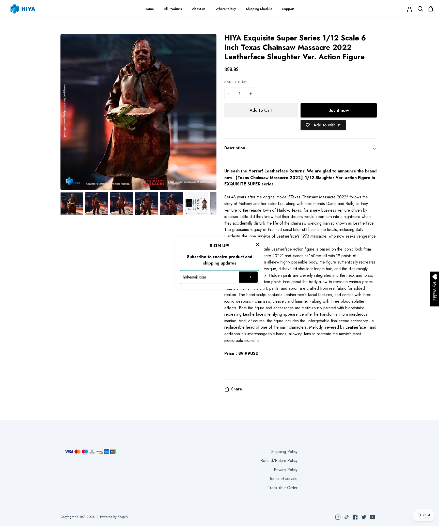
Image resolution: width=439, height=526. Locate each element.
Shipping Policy (284, 452)
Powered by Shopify (114, 516)
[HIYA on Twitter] (363, 517)
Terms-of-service (283, 478)
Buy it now (338, 110)
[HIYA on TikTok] (346, 517)
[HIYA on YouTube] (372, 517)
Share (236, 389)
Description (234, 148)
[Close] (257, 244)
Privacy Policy (285, 470)
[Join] (248, 277)
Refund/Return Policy (278, 460)
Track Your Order (282, 488)
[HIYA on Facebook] (355, 517)
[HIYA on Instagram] (337, 517)
